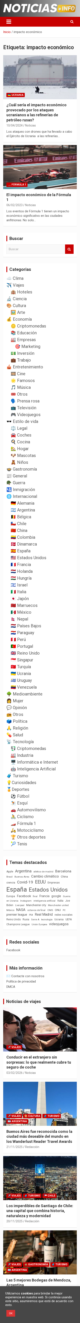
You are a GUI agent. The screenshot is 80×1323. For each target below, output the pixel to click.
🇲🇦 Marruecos (24, 605)
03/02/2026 (14, 1072)
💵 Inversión (22, 353)
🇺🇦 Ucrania (15, 94)
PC (64, 910)
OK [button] (11, 1313)
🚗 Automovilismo (28, 809)
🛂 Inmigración (20, 489)
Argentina (23, 871)
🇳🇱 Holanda (22, 571)
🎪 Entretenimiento (24, 366)
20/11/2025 (14, 1221)
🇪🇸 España (21, 550)
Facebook (24, 896)
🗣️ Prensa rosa (25, 401)
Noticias (30, 125)
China (64, 876)
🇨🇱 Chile (18, 523)
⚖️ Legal (19, 428)
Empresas (54, 882)
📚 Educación (24, 332)
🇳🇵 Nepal (19, 619)
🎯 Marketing (27, 346)
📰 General (16, 475)
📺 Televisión (23, 407)
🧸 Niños (19, 462)
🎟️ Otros (19, 394)
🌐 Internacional (21, 496)
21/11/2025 (14, 1147)
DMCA (10, 987)
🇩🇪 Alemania (22, 503)
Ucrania (59, 919)
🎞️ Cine (18, 373)
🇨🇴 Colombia (23, 537)
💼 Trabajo (21, 360)
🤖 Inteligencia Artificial (33, 768)
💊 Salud (14, 734)
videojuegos (58, 924)
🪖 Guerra (15, 482)
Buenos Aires (22, 876)
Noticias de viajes (23, 1001)
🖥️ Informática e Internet (34, 762)
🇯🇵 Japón (20, 598)
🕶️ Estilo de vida (22, 421)
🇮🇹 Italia (18, 591)
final (35, 896)
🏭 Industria (22, 755)
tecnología (46, 919)
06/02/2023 (14, 205)
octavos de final (36, 910)
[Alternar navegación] (8, 22)
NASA (20, 910)
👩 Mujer (14, 700)
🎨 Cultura (16, 305)
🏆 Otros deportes (28, 837)
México (10, 910)
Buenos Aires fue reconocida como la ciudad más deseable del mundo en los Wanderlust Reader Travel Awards (39, 1136)
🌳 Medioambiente (24, 694)
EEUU (40, 882)
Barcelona (63, 871)
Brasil (9, 876)
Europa (10, 896)
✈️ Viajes (15, 285)
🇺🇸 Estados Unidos (28, 557)
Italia (60, 900)
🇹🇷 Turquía (21, 666)
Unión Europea (39, 924)
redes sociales (64, 914)
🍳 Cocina (20, 441)
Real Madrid (44, 914)
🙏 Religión (17, 728)
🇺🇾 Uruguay (21, 680)
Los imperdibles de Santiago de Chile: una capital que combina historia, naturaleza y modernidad (39, 1211)
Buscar (69, 249)
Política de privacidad (21, 981)
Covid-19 (25, 882)
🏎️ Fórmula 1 (17, 184)
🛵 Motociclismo (27, 830)
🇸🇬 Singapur (22, 659)
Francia (44, 896)
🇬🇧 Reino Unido (25, 653)
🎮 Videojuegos (26, 414)
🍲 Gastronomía (21, 469)
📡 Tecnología (20, 741)
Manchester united (58, 905)
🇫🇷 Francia (21, 564)
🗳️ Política (16, 721)
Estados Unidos (48, 889)
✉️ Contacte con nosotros (25, 976)
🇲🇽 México (21, 612)
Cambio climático (45, 876)
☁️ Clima (14, 278)
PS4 (31, 915)
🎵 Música (21, 387)
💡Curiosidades (21, 782)
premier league (16, 914)
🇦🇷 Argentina (23, 510)
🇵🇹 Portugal (22, 646)
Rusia (26, 919)
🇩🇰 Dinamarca (24, 544)
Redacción (32, 1147)
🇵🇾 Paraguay (22, 632)
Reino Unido (13, 919)
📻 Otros (14, 714)
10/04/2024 (14, 125)
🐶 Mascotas (23, 455)
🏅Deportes (17, 789)
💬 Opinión (16, 707)
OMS (50, 910)
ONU (58, 910)
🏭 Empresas (23, 339)
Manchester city (36, 905)
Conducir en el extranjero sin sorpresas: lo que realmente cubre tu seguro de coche (38, 1062)
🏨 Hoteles (21, 291)
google (56, 896)
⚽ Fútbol (20, 796)
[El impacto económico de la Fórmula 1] (40, 167)
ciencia (10, 882)
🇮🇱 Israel (19, 585)
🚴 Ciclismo (22, 816)
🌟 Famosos (23, 380)
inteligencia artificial (44, 900)
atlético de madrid (43, 871)
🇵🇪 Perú (18, 639)
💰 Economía (19, 319)
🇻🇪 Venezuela (24, 687)
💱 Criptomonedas (28, 748)
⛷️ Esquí (19, 803)
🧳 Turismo (17, 775)
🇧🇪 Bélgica (21, 516)
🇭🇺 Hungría (21, 578)
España (16, 889)
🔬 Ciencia (16, 298)
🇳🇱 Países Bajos (26, 625)
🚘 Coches (21, 435)
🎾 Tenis (19, 843)
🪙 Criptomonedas (28, 326)
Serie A (35, 919)
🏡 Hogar (20, 448)
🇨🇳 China (19, 530)
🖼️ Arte (18, 312)
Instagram (26, 900)
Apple (9, 871)
